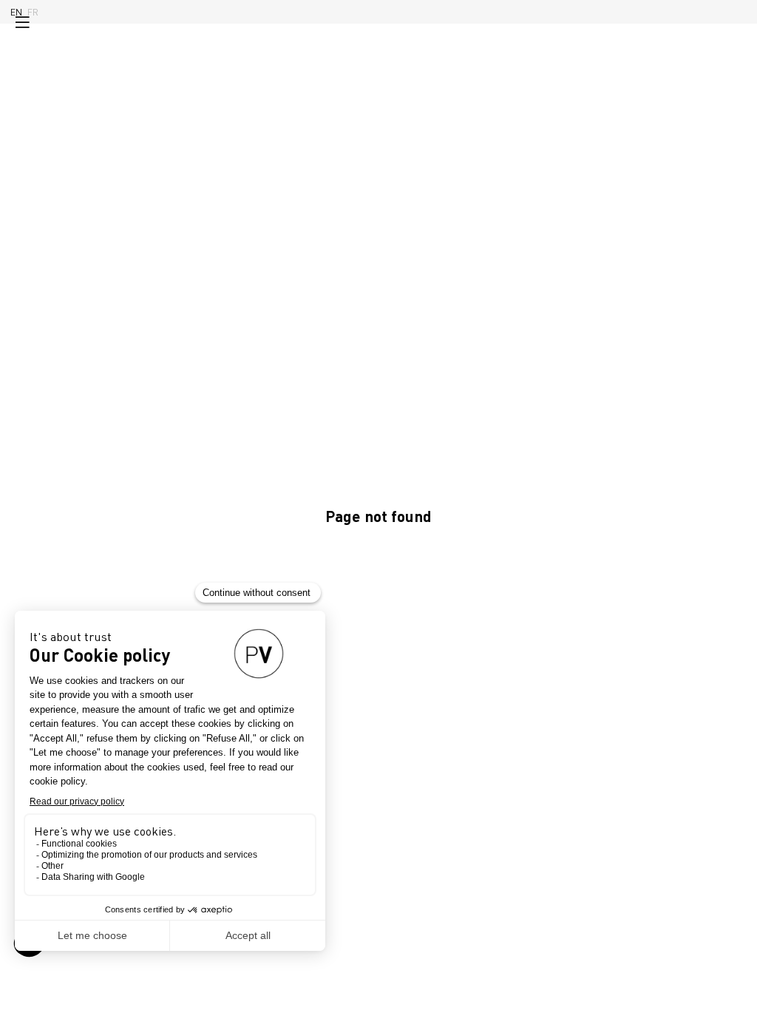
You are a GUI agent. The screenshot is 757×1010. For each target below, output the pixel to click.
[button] (22, 22)
